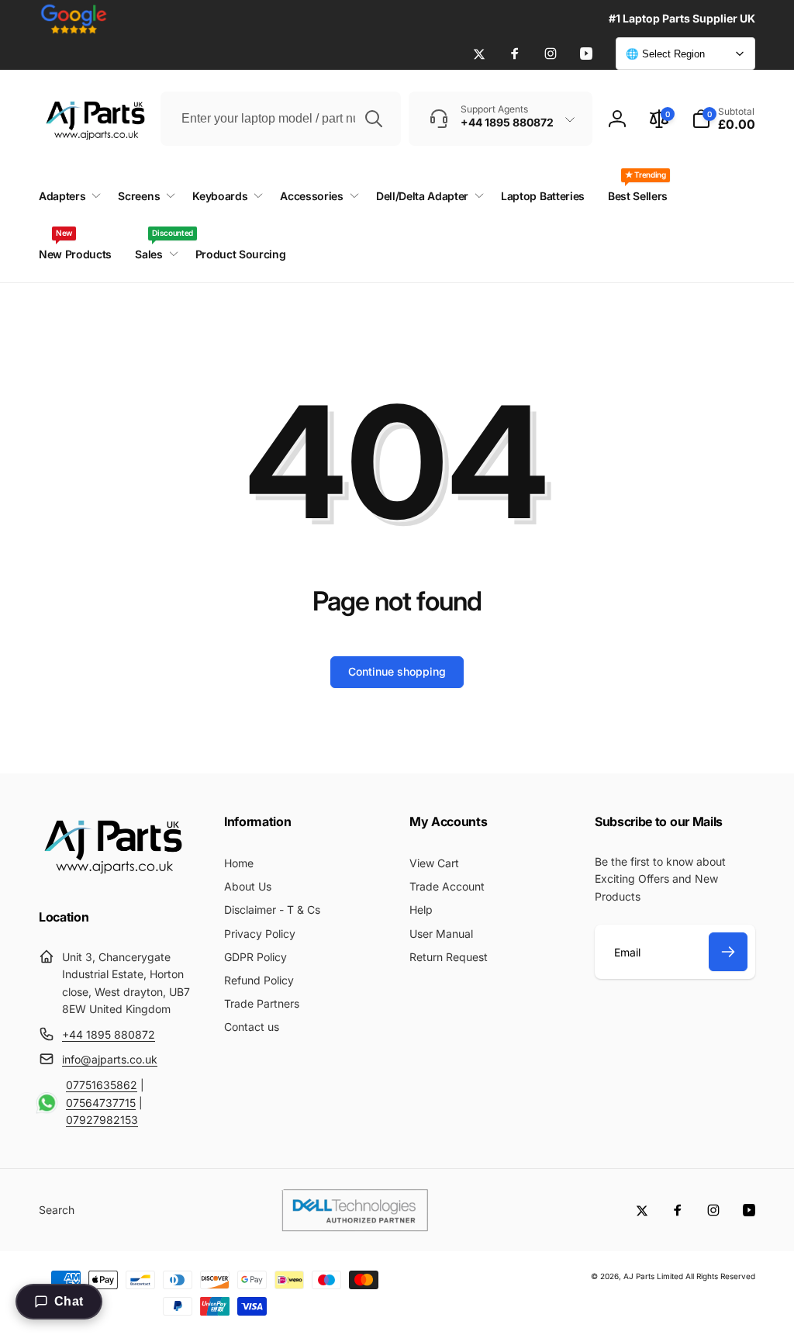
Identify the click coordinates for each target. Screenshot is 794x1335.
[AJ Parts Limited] (112, 876)
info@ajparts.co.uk (109, 1059)
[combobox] (281, 119)
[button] (723, 118)
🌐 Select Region (665, 54)
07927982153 (102, 1119)
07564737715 (101, 1102)
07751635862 (101, 1084)
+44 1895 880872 (108, 1034)
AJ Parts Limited (653, 1276)
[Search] (373, 118)
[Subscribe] (728, 951)
